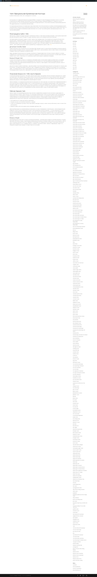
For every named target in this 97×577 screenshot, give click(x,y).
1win (51, 44)
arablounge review (76, 182)
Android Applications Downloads (79, 106)
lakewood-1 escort (76, 422)
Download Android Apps (77, 326)
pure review (75, 501)
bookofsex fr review (76, 247)
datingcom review (76, 307)
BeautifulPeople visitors (77, 206)
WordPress (29, 575)
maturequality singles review (78, 448)
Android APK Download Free (78, 94)
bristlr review (75, 254)
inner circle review (76, 413)
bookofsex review (76, 248)
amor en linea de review (77, 87)
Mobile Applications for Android (78, 460)
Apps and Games (76, 175)
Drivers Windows (76, 343)
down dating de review (77, 323)
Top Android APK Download (78, 534)
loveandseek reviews (76, 439)
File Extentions (75, 357)
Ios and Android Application (78, 415)
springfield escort (76, 519)
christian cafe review (76, 280)
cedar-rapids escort (76, 273)
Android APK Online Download (78, 97)
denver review (75, 314)
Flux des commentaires (77, 568)
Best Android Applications (77, 211)
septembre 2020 (76, 56)
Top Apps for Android (77, 541)
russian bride (75, 512)
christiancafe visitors (76, 283)
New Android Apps (76, 480)
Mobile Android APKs (76, 455)
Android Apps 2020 (76, 111)
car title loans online (76, 266)
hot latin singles (75, 408)
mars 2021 (75, 48)
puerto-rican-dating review (77, 499)
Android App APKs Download (78, 104)
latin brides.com (76, 425)
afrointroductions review (77, 80)
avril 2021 (74, 46)
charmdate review (76, 274)
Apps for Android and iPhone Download (80, 180)
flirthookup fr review (76, 362)
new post (74, 482)
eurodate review (76, 352)
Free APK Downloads (77, 367)
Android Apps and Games (77, 114)
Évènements (9, 0)
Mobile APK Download (77, 458)
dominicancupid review (77, 321)
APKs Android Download (77, 170)
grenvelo (74, 396)
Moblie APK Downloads (77, 475)
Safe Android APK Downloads (78, 514)
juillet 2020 (75, 60)
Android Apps (75, 109)
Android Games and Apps (77, 145)
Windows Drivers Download (78, 553)
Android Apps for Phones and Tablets (79, 132)
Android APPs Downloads (77, 127)
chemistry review (76, 278)
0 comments (33, 15)
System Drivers (75, 522)
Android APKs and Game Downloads (79, 101)
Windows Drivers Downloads (78, 555)
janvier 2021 (75, 51)
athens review (75, 194)
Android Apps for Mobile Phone (78, 131)
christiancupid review (76, 285)
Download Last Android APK (78, 336)
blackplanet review (76, 240)
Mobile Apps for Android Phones (79, 468)
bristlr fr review (75, 252)
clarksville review (76, 288)
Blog (73, 242)
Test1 (74, 526)
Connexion (75, 564)
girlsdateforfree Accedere (77, 392)
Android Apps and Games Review (79, 122)
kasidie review (75, 417)
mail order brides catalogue (78, 444)
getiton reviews (75, 391)
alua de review (75, 83)
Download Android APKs (77, 324)
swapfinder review (76, 521)
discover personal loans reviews (78, 316)
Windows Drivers (76, 551)
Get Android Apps (76, 387)
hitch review (75, 401)
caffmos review (75, 261)
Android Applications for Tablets (78, 107)
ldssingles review (76, 430)
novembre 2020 (76, 55)
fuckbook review (76, 381)
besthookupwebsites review (78, 228)
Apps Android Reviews (77, 179)
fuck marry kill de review (77, 379)
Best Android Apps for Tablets (78, 218)
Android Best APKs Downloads (78, 141)
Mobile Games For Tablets (77, 472)
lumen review (75, 442)
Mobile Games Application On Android (80, 470)
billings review (75, 231)
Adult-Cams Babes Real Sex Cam (79, 76)
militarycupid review (76, 453)
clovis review (75, 292)
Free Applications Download (78, 370)
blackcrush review (76, 235)
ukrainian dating (76, 543)
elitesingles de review (76, 346)
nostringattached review (77, 487)
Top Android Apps (76, 536)
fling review (75, 360)
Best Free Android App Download (79, 226)
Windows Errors (76, 556)
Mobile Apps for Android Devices (79, 467)
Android (74, 90)
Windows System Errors (77, 558)
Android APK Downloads (77, 95)
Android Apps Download (77, 126)
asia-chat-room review (77, 186)
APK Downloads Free (77, 165)
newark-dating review (77, 484)
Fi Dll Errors (75, 355)
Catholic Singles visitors (77, 269)
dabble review (75, 300)
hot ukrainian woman (76, 410)
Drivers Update (75, 341)
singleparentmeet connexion (78, 515)
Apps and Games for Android (78, 177)
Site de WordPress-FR (77, 570)
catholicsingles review (77, 271)
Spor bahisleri (75, 517)
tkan (73, 533)
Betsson (74, 230)
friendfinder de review (77, 377)
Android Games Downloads (78, 146)
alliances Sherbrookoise (15, 15)
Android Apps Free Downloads (78, 136)
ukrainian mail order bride (77, 545)
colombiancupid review (77, 295)
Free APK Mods (75, 369)
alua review (75, 85)
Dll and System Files (76, 317)
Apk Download (75, 163)
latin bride (74, 424)
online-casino (75, 491)
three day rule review (76, 531)
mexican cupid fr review (77, 449)
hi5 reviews (75, 399)
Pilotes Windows (76, 497)
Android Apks (75, 99)
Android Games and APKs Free (78, 143)
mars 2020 (75, 67)
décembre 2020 (75, 53)
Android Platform (76, 151)
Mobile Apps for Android (77, 465)
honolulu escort (75, 403)
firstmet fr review (76, 358)
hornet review (75, 405)
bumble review (75, 259)
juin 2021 (74, 43)
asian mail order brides (77, 189)
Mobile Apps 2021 (76, 463)
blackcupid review (76, 236)
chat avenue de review (77, 276)
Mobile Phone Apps (76, 474)
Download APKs (76, 333)
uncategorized (28, 15)
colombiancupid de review (77, 293)
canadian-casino (76, 264)
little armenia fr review (77, 432)
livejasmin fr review (76, 434)
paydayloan (75, 493)
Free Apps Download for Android (79, 372)
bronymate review (76, 255)
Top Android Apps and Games (78, 538)
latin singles (75, 427)
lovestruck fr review (76, 441)
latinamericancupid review (77, 429)
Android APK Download (77, 92)
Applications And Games (77, 172)
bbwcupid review (76, 199)
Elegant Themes (17, 575)
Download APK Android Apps (78, 328)
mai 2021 (74, 44)
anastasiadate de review (77, 88)
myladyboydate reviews (77, 477)
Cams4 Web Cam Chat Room (78, 262)
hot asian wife (75, 406)
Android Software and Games (78, 155)
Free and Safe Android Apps (78, 364)
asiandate (74, 191)
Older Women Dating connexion (78, 489)
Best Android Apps (76, 213)
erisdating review (76, 348)
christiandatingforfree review (78, 286)
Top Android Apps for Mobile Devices (79, 540)
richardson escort (76, 510)
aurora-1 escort (75, 196)
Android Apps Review (76, 139)
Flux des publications (76, 566)
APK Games (75, 168)
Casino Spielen (75, 267)
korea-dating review (76, 418)
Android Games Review (77, 148)
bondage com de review (77, 245)
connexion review (76, 299)
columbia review (76, 297)
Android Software (76, 153)
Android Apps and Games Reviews (79, 124)
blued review (75, 243)
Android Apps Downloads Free (78, 129)
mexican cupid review (77, 451)
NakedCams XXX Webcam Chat (78, 479)
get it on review (75, 389)
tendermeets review (76, 524)
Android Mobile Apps (76, 150)
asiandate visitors (76, 192)
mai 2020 (74, 63)
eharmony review (76, 345)
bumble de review (76, 257)
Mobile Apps (75, 461)
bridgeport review (76, 250)
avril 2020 (74, 65)
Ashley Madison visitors (77, 184)
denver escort (75, 312)
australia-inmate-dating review (78, 198)
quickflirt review (75, 509)
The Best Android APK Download (79, 527)
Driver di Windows (76, 338)
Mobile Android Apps (76, 456)
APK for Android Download (78, 167)
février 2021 (75, 49)
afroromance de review (77, 82)
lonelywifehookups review (77, 436)
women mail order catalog (77, 560)
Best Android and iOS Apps (78, 210)
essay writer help (76, 350)
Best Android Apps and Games (78, 215)
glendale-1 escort (76, 394)
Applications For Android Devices (79, 173)
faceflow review (76, 353)
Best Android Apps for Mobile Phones (80, 217)
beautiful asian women (77, 203)
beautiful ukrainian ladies (77, 205)
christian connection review (78, 281)
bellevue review (75, 208)
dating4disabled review (77, 305)
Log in (3, 0)
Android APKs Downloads (77, 102)
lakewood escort (76, 420)
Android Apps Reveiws (77, 138)
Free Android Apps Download (78, 365)
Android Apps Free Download (78, 134)
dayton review (75, 311)
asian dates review (76, 187)
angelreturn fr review (76, 158)
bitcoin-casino (75, 233)
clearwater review (76, 290)
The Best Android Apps (77, 529)
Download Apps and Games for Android (80, 334)
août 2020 (75, 58)
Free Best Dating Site (77, 374)
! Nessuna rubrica (76, 73)
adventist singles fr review (77, 78)
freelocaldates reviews (77, 376)
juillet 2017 (75, 68)
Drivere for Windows (76, 339)
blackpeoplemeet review (77, 238)
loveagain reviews (76, 437)
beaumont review (76, 201)
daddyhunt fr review (76, 302)
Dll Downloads (75, 319)
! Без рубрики (75, 75)
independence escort (76, 411)
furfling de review (76, 386)
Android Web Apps (76, 157)
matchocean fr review (77, 446)
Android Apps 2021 (76, 113)
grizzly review (75, 398)
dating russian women (77, 304)
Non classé (75, 486)
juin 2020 (74, 61)
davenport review (76, 309)
